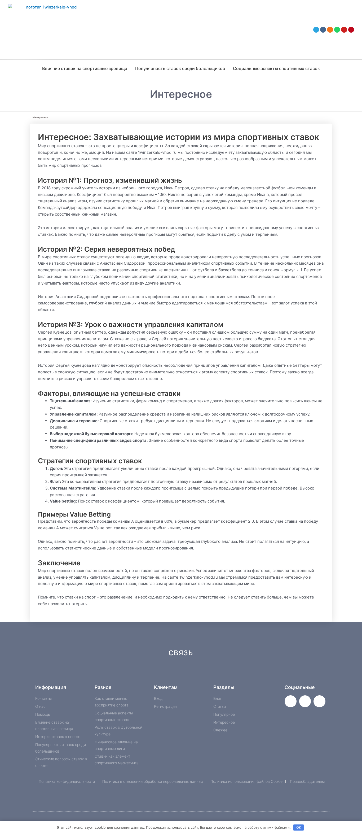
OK (298, 827)
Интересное (40, 117)
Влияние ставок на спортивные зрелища (84, 68)
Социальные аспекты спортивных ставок (276, 68)
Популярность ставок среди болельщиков (180, 68)
